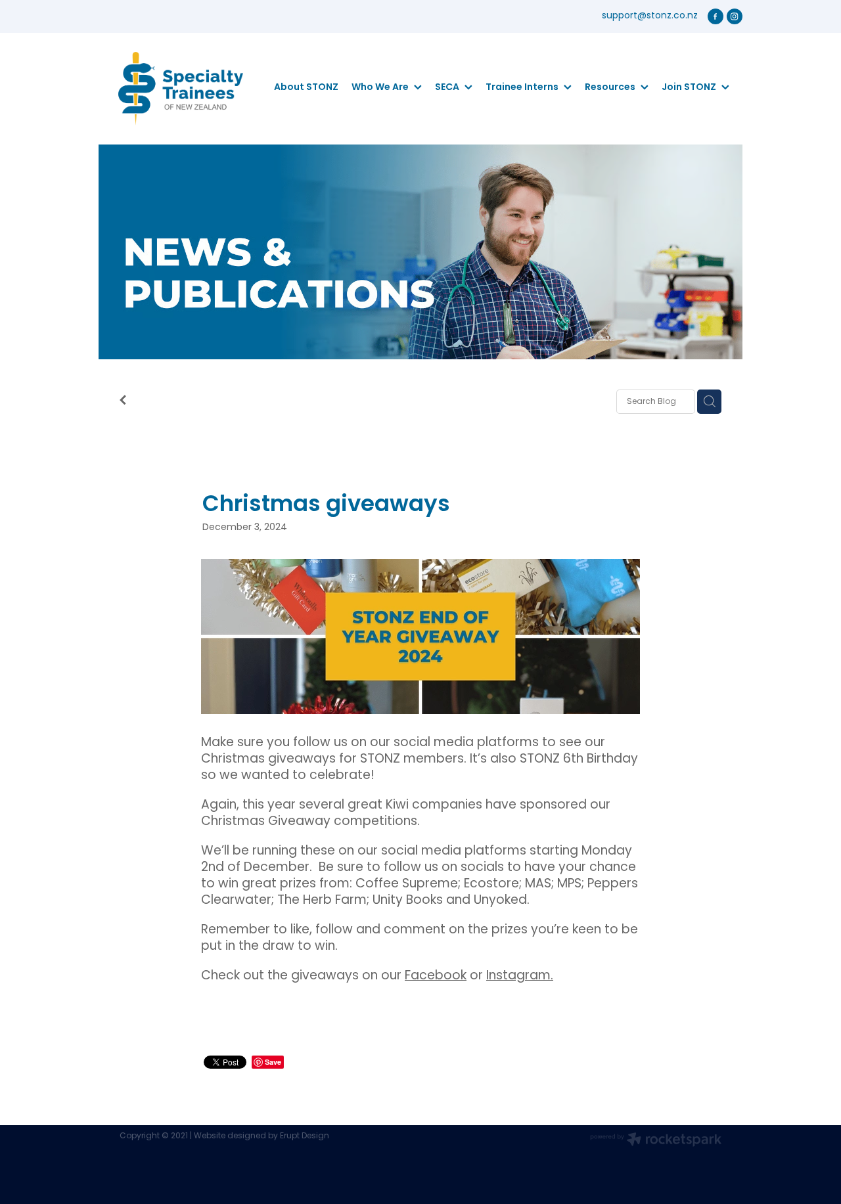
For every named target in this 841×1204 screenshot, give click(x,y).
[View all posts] (123, 403)
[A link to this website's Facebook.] (715, 16)
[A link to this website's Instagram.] (734, 16)
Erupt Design (304, 1136)
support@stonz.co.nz (650, 16)
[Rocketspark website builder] (655, 1141)
